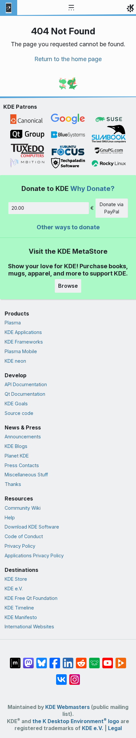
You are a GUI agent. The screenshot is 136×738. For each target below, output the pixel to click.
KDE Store (16, 579)
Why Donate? (92, 188)
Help (10, 517)
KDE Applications (23, 332)
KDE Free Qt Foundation (31, 598)
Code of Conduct (24, 536)
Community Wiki (23, 508)
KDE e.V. (14, 588)
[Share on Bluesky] (41, 659)
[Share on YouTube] (107, 659)
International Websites (29, 626)
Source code (19, 413)
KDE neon (15, 361)
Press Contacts (22, 465)
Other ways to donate (68, 227)
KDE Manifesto (21, 617)
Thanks (13, 484)
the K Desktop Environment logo (75, 721)
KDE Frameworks (24, 342)
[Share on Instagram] (74, 676)
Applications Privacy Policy (34, 555)
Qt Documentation (25, 394)
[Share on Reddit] (81, 659)
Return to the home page (68, 58)
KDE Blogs (16, 446)
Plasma (13, 322)
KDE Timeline (19, 607)
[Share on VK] (61, 676)
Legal (115, 728)
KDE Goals (16, 403)
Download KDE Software (32, 527)
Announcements (23, 436)
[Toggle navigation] (71, 8)
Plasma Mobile (21, 351)
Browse (68, 285)
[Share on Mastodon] (28, 659)
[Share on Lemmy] (94, 659)
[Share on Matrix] (15, 659)
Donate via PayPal (111, 208)
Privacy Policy (20, 546)
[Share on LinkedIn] (68, 659)
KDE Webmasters (67, 707)
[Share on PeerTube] (121, 659)
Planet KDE (17, 456)
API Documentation (26, 384)
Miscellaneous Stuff (26, 474)
